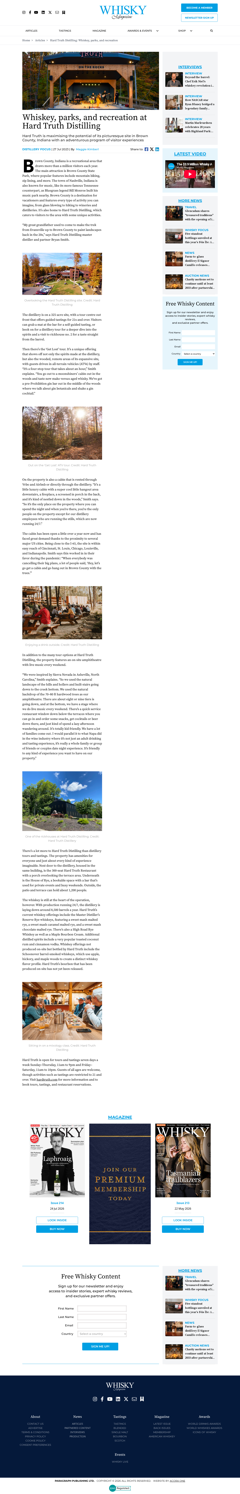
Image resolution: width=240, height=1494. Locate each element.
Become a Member (199, 7)
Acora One (177, 1480)
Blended (119, 1428)
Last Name (174, 339)
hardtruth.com (47, 1080)
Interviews (77, 1432)
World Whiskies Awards (204, 1428)
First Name (174, 332)
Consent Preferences (35, 1444)
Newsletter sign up (199, 17)
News (189, 253)
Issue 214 (57, 1203)
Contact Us (35, 1423)
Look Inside (57, 1220)
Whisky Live (120, 1461)
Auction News (197, 275)
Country (176, 353)
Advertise (35, 1428)
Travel (191, 207)
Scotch (120, 1440)
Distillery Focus (37, 149)
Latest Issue (162, 1423)
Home (26, 40)
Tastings (65, 30)
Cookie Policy (35, 1440)
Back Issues (162, 1428)
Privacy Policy (35, 1436)
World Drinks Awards (204, 1423)
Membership (162, 1432)
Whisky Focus (196, 230)
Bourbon (120, 1436)
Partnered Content (77, 1428)
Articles (31, 30)
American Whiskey (162, 1436)
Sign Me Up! (190, 362)
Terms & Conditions (35, 1432)
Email (177, 346)
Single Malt (120, 1432)
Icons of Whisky (204, 1432)
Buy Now (57, 1229)
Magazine (99, 30)
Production (78, 1436)
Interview (193, 73)
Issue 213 (183, 1203)
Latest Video (190, 153)
